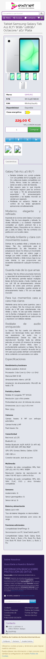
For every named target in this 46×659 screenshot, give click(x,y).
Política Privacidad (11, 610)
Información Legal (32, 608)
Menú (8, 18)
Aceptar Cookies (27, 641)
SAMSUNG (29, 95)
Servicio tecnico (31, 615)
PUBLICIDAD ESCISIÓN (12, 618)
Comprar (34, 129)
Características (11, 162)
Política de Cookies (32, 610)
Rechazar (16, 641)
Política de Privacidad (17, 590)
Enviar (33, 601)
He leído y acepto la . (21, 596)
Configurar (6, 641)
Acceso (18, 18)
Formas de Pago (31, 613)
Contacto (31, 18)
